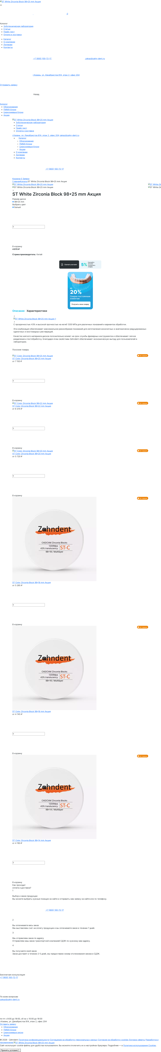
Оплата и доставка (13, 34)
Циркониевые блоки (13, 112)
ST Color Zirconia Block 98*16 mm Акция (31, 711)
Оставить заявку (8, 1024)
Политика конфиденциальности (34, 1040)
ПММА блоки (10, 109)
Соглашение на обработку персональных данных (73, 1040)
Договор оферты (137, 1040)
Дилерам (8, 44)
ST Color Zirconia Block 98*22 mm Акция (31, 406)
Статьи (7, 29)
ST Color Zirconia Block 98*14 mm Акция (31, 840)
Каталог (7, 39)
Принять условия (9, 1050)
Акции (7, 115)
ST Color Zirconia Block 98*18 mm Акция (31, 582)
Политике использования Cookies (139, 1045)
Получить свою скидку (80, 304)
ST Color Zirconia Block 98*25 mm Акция (31, 358)
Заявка (26, 179)
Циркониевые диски (13, 1032)
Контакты (8, 47)
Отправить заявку (8, 85)
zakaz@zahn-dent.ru (95, 58)
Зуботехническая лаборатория (18, 26)
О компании (9, 42)
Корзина (17, 179)
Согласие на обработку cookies (113, 1040)
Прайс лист (9, 32)
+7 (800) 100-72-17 (42, 58)
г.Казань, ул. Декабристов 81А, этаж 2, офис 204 (56, 75)
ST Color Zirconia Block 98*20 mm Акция (31, 454)
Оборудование (11, 107)
